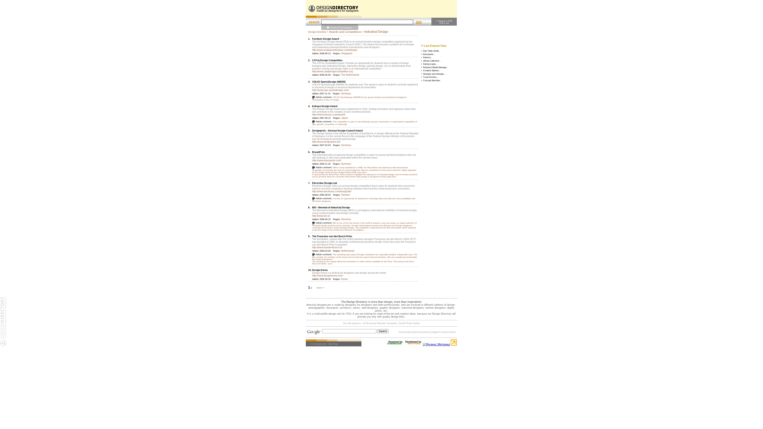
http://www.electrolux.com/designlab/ (331, 191)
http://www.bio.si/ (321, 215)
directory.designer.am (318, 304)
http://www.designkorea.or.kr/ (327, 275)
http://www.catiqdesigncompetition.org (332, 71)
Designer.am (319, 344)
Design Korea (320, 270)
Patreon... (427, 57)
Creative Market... (431, 70)
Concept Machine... (432, 80)
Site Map (333, 344)
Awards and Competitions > (346, 31)
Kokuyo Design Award (324, 106)
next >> (320, 287)
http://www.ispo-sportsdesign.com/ (330, 90)
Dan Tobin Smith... (432, 51)
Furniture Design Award (325, 39)
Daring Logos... (430, 64)
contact (452, 332)
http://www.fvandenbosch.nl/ (327, 247)
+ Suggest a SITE (444, 21)
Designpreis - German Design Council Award (337, 130)
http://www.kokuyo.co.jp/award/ (328, 114)
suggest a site (438, 332)
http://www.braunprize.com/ (326, 160)
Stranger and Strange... (434, 74)
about (409, 332)
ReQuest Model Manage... (435, 67)
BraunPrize (318, 152)
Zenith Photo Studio (409, 323)
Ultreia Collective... (432, 61)
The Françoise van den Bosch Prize (332, 236)
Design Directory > (318, 32)
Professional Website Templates (380, 323)
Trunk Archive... (430, 77)
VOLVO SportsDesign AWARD (329, 81)
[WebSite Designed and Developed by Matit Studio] (413, 344)
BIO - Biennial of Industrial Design (331, 207)
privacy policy (422, 332)
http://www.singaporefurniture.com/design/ (334, 50)
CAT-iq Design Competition (327, 60)
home (402, 332)
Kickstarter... (429, 54)
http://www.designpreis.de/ (326, 141)
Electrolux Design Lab (324, 183)
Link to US (444, 23)
